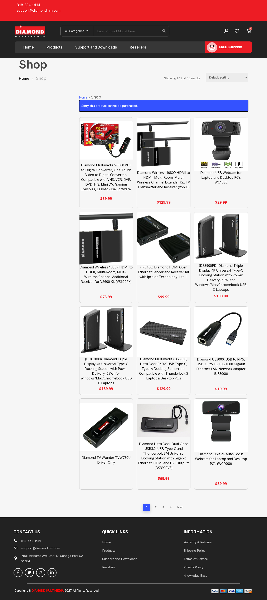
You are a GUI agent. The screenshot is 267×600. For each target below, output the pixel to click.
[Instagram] (40, 572)
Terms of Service (196, 559)
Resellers (138, 47)
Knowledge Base (195, 576)
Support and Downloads (96, 47)
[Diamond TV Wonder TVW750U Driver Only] (106, 427)
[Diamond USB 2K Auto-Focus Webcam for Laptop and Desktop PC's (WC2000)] (221, 425)
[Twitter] (29, 572)
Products (55, 47)
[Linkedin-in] (52, 572)
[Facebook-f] (18, 572)
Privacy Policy (193, 567)
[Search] (164, 31)
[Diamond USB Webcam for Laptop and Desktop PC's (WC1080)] (221, 144)
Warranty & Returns (198, 542)
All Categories (74, 31)
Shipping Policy (194, 551)
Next (180, 507)
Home (28, 47)
